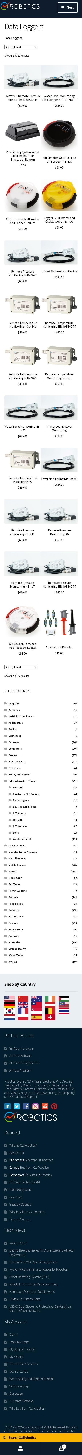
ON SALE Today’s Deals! (24, 1182)
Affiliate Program (20, 1070)
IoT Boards (19, 813)
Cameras (14, 742)
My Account (20, 1448)
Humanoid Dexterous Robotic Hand (32, 1292)
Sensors (13, 923)
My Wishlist (16, 1357)
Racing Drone (18, 1243)
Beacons (18, 787)
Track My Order (19, 1342)
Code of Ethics (18, 1371)
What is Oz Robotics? (23, 1145)
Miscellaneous (17, 858)
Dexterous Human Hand (25, 1299)
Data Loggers (21, 800)
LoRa (16, 832)
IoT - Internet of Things (22, 781)
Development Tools (24, 806)
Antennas (14, 710)
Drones (13, 755)
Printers (13, 897)
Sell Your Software (20, 1056)
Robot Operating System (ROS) (29, 1277)
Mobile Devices (17, 865)
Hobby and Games (19, 774)
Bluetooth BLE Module (26, 794)
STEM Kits (14, 942)
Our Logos (16, 1393)
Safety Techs (16, 916)
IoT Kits (17, 819)
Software (14, 936)
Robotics (14, 910)
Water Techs (16, 955)
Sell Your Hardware (21, 1048)
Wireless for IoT (22, 839)
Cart (53, 1445)
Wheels (13, 961)
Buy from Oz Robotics (31, 1160)
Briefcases (15, 735)
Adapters (14, 703)
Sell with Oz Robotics (30, 1175)
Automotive (16, 722)
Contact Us (16, 1153)
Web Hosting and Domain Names (31, 1379)
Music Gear (15, 877)
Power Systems (18, 890)
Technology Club (20, 1190)
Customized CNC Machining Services (33, 1262)
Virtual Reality (17, 948)
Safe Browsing (18, 1386)
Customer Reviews (21, 1401)
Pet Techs (14, 884)
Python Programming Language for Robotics (38, 1269)
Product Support (20, 1219)
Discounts (15, 1197)
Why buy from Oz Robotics (27, 1212)
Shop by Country (20, 1204)
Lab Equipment (18, 845)
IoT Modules (20, 826)
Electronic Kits (17, 761)
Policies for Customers (23, 1364)
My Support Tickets (21, 1349)
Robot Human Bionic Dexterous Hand (33, 1284)
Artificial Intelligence (21, 716)
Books (12, 729)
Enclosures (15, 768)
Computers (15, 748)
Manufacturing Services (23, 852)
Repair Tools (16, 903)
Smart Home (16, 929)
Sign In (13, 1334)
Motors (13, 871)
